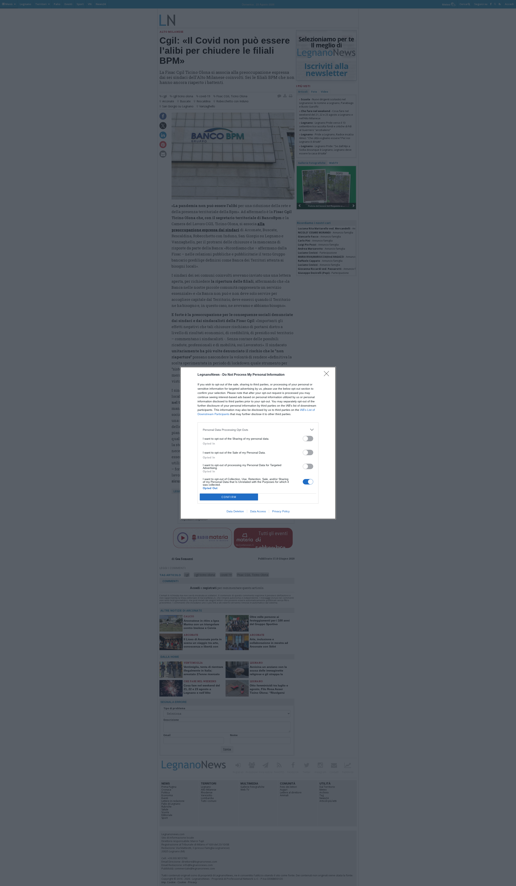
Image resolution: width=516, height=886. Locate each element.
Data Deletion (235, 511)
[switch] (308, 438)
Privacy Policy (281, 511)
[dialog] (258, 443)
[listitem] (258, 430)
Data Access (258, 511)
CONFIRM (229, 497)
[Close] (328, 375)
